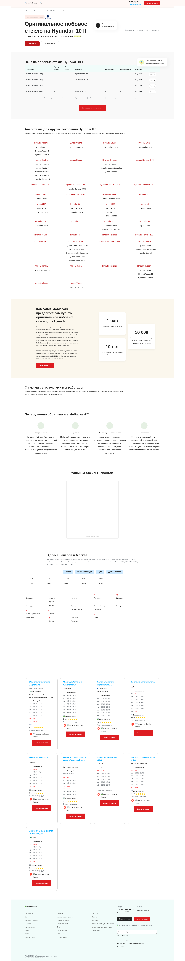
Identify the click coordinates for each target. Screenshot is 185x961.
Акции (27, 934)
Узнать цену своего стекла (91, 108)
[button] (41, 3)
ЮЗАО (101, 583)
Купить (152, 74)
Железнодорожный (33, 614)
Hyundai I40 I (145, 208)
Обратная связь (62, 924)
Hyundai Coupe (109, 143)
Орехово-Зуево (76, 609)
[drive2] (127, 940)
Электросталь (121, 606)
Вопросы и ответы (31, 920)
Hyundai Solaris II (145, 253)
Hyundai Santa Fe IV (77, 260)
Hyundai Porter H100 (144, 235)
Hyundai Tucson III (145, 274)
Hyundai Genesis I (111, 164)
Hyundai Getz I (42, 199)
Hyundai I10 (41, 204)
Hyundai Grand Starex (75, 194)
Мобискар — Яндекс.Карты (92, 536)
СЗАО (67, 578)
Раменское (97, 598)
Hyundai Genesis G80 (40, 185)
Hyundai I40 (144, 204)
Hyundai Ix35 (109, 221)
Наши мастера (62, 930)
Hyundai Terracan (109, 266)
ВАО (32, 578)
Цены (27, 930)
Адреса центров (30, 927)
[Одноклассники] (123, 940)
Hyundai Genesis (109, 160)
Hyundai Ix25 (75, 221)
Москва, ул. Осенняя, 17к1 (39, 757)
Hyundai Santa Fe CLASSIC (77, 246)
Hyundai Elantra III (42, 164)
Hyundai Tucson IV (145, 278)
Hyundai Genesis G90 (75, 185)
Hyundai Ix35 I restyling (111, 229)
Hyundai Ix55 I (145, 226)
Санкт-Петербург (84, 572)
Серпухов (97, 609)
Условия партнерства (64, 917)
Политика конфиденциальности (103, 924)
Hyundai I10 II (42, 212)
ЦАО (83, 578)
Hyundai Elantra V (42, 172)
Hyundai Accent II (42, 147)
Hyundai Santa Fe (75, 241)
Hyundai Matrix (40, 235)
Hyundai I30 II (111, 212)
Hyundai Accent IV (42, 155)
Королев (51, 601)
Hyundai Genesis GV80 (144, 185)
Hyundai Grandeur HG (111, 199)
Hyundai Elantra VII (42, 179)
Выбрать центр (50, 43)
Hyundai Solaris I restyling (146, 249)
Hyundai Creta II (145, 147)
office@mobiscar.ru (144, 910)
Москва (68, 572)
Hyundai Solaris (144, 241)
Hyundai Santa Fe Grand (109, 241)
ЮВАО (101, 578)
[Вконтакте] (118, 940)
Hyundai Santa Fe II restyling (77, 253)
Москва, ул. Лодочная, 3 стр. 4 (143, 682)
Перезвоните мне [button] (124, 919)
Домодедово (30, 606)
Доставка (95, 920)
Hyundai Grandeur (110, 194)
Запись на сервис (152, 3)
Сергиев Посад (99, 606)
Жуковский (30, 617)
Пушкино (74, 621)
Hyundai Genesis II (111, 172)
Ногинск (74, 598)
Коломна (51, 598)
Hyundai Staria (75, 266)
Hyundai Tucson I (145, 270)
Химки (96, 617)
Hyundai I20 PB (77, 212)
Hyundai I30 (110, 204)
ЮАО (84, 583)
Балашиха (29, 598)
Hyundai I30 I (111, 208)
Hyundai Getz (41, 194)
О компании (29, 913)
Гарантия (95, 913)
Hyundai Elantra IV (42, 168)
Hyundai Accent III (42, 151)
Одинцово (74, 606)
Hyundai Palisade (109, 235)
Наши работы (30, 937)
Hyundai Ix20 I (42, 226)
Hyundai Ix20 (40, 221)
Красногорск (52, 605)
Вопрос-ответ (62, 937)
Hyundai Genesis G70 (144, 160)
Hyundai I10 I (42, 208)
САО (49, 578)
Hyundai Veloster (41, 283)
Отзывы (60, 913)
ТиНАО (66, 583)
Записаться (32, 43)
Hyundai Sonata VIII (42, 270)
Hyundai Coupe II (111, 147)
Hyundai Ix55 (144, 221)
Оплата (94, 917)
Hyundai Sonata (41, 266)
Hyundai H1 (144, 194)
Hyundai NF (75, 235)
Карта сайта (96, 930)
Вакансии (60, 934)
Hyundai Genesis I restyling (111, 168)
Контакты (28, 924)
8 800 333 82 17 (135, 1)
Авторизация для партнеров (102, 927)
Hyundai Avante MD (76, 147)
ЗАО (31, 583)
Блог (26, 917)
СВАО (49, 583)
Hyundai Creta (144, 143)
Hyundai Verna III (76, 287)
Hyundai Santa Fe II (76, 249)
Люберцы (51, 613)
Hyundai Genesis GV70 (110, 185)
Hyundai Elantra (41, 160)
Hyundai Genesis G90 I (77, 189)
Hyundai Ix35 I (111, 226)
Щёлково (119, 598)
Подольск (74, 617)
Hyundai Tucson (144, 266)
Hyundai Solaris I (145, 246)
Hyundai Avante (75, 143)
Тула (100, 572)
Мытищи (51, 621)
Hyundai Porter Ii (41, 241)
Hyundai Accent (41, 143)
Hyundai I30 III (111, 216)
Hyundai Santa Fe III (77, 257)
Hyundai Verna (75, 283)
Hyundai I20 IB (76, 208)
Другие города (114, 572)
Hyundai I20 (75, 204)
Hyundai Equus (75, 160)
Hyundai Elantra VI (42, 175)
